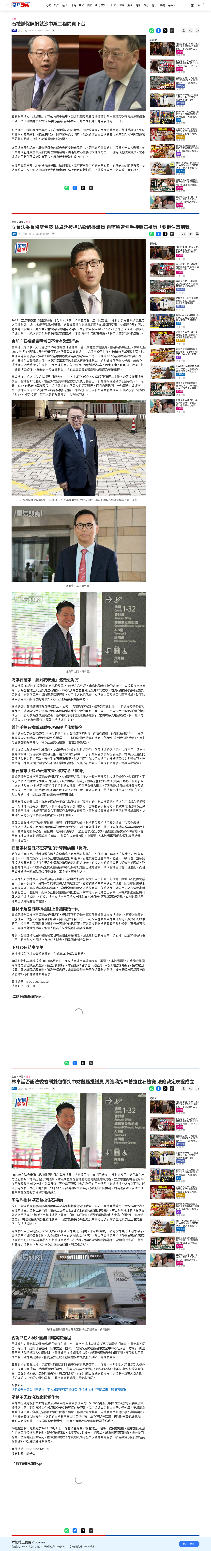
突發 (179, 120)
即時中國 (181, 86)
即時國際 (181, 103)
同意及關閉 (188, 1544)
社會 (28, 222)
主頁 (14, 18)
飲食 (179, 154)
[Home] (20, 5)
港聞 (21, 222)
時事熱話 (181, 171)
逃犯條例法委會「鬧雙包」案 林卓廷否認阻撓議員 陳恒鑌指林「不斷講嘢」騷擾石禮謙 (69, 1389)
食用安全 (181, 137)
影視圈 (180, 52)
